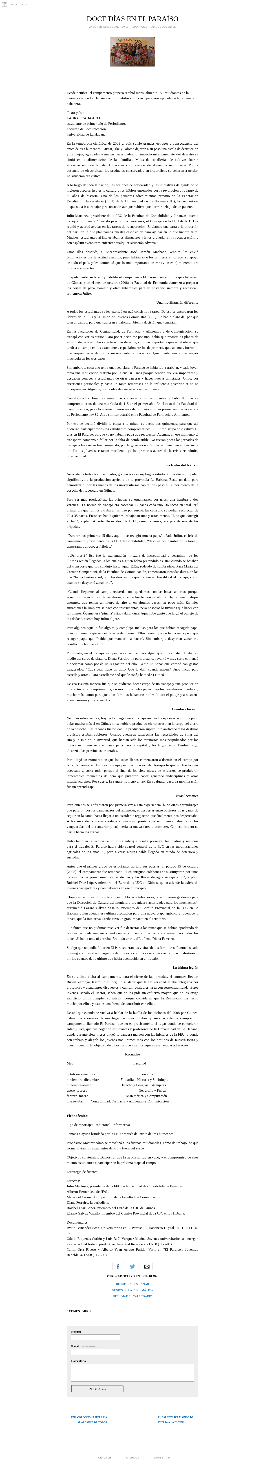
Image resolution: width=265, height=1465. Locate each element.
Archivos (132, 1457)
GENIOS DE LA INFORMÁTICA (132, 1290)
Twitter (132, 1266)
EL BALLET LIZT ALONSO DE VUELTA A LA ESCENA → (175, 1420)
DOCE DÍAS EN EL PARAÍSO (132, 19)
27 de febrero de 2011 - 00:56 (108, 26)
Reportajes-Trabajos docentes (153, 26)
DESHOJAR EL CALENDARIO (132, 1296)
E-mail (84, 1346)
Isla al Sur (19, 4)
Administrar (161, 1457)
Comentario (78, 1361)
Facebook (118, 1266)
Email (147, 1266)
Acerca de (104, 1457)
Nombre (76, 1331)
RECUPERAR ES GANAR (132, 1284)
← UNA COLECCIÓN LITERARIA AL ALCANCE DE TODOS (87, 1420)
